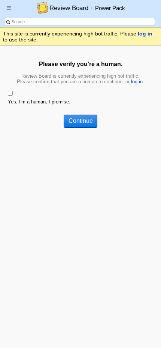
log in (145, 34)
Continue (81, 121)
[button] (9, 11)
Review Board (87, 7)
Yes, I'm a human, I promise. (39, 102)
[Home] (40, 7)
